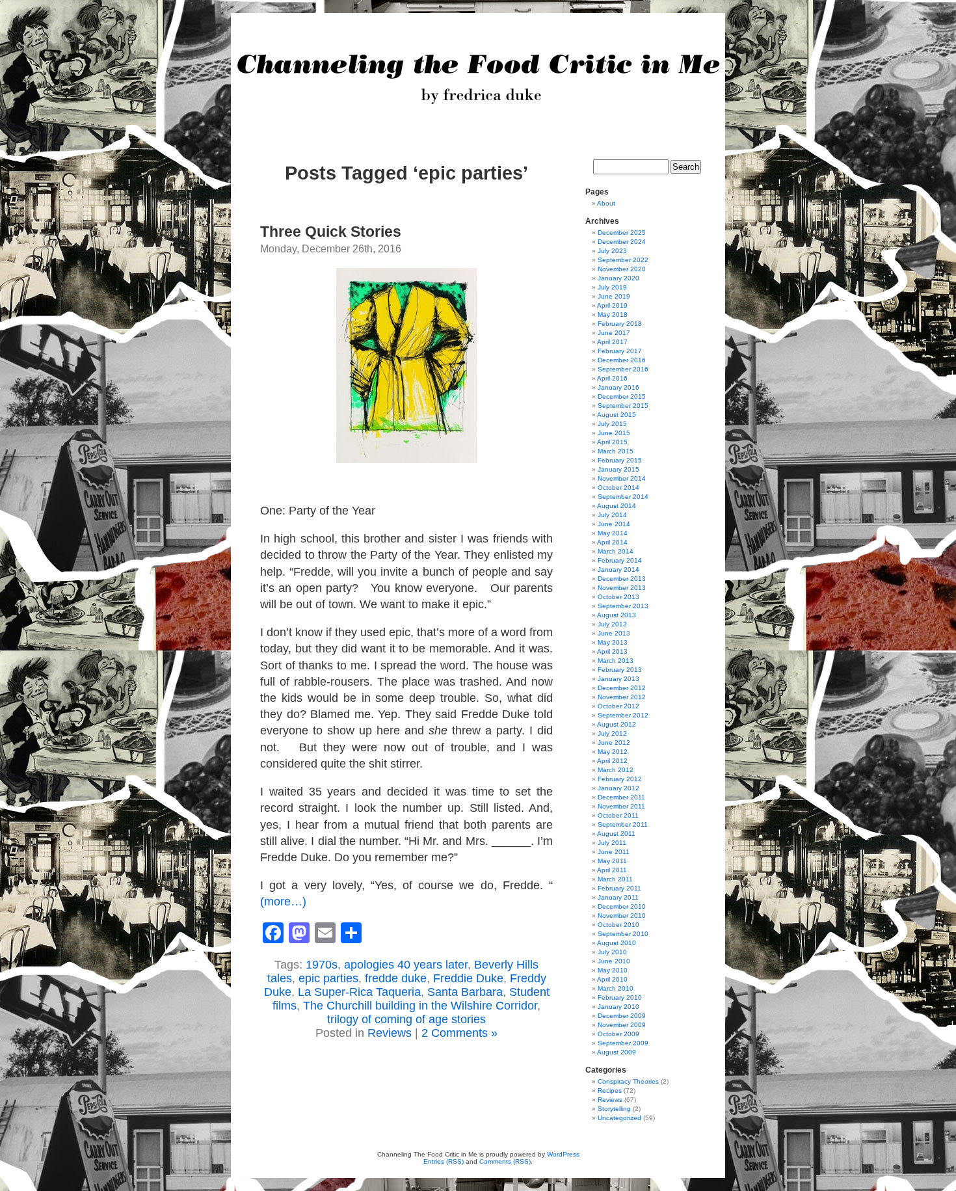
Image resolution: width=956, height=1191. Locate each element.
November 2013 (622, 587)
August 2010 (616, 942)
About (606, 203)
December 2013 (622, 578)
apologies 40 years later (406, 964)
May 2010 (613, 970)
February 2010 (620, 997)
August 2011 (616, 833)
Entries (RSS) (443, 1161)
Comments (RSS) (505, 1161)
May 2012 (613, 751)
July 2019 (612, 287)
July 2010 (612, 952)
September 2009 (623, 1043)
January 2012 (618, 788)
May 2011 (612, 860)
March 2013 (615, 660)
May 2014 (613, 533)
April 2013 (612, 651)
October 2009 (618, 1033)
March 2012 (615, 769)
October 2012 (618, 706)
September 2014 (623, 496)
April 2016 (612, 378)
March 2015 (615, 451)
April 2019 (612, 305)
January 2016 (618, 387)
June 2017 (614, 332)
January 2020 (618, 278)
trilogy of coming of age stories (406, 1019)
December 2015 (622, 396)
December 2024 (622, 241)
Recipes (610, 1090)
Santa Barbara (465, 991)
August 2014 (616, 505)
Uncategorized (619, 1117)
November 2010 (622, 915)
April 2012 (612, 760)
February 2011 (619, 888)
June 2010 (614, 961)
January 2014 (618, 569)
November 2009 (622, 1024)
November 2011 (621, 806)
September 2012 (623, 715)
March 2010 (615, 988)
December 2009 (622, 1015)
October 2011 (618, 815)
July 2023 (612, 250)
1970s (322, 964)
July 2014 (612, 514)
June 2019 (614, 296)
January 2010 (618, 1006)
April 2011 (612, 870)
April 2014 (612, 542)
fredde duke (396, 978)
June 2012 (614, 742)
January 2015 (618, 469)
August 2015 (616, 414)
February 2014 (620, 560)
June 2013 (614, 633)
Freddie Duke (468, 978)
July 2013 (612, 624)
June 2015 (614, 432)
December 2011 (621, 797)
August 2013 (616, 615)
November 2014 (622, 478)
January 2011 (618, 897)
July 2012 (612, 733)
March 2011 (615, 879)
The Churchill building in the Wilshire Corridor (420, 1005)
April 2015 (612, 442)
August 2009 (616, 1052)
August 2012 (616, 724)
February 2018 (620, 323)
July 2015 (612, 423)
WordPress (563, 1154)
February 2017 (620, 351)
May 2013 (613, 642)
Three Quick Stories (330, 231)
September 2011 (623, 824)
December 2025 (622, 232)
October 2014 (618, 487)
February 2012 (620, 779)
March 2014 (615, 551)
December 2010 (622, 906)
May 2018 (613, 314)
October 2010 (618, 924)
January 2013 (618, 678)
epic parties (328, 978)
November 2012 (622, 697)
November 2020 (622, 269)
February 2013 (620, 669)
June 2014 (614, 524)
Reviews (389, 1032)
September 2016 (623, 369)
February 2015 (620, 460)
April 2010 (612, 979)
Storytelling (614, 1108)
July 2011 (612, 842)
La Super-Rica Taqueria (359, 991)
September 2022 (623, 259)
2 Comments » (459, 1032)
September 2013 (623, 605)
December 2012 (622, 687)
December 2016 (622, 360)
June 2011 (614, 851)
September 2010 (623, 933)
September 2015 (623, 405)
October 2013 (618, 596)
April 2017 (612, 341)
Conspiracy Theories (628, 1081)
